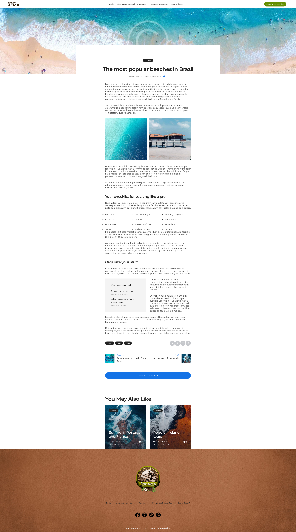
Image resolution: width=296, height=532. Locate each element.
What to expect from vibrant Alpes (122, 301)
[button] (275, 4)
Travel (119, 343)
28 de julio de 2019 (118, 305)
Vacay (128, 343)
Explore (110, 343)
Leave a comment (146, 375)
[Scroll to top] (277, 513)
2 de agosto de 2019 (119, 294)
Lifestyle (148, 60)
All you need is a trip (122, 291)
